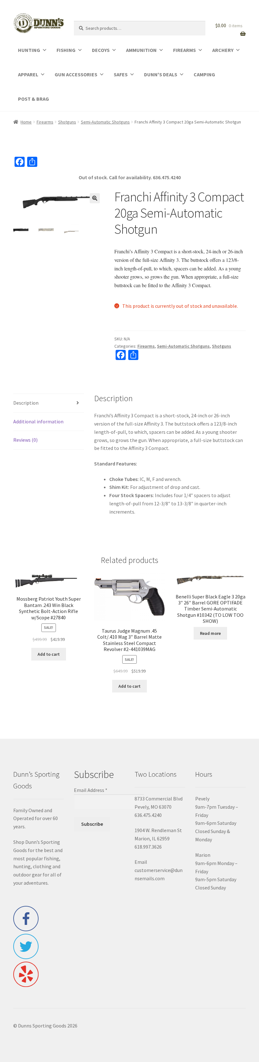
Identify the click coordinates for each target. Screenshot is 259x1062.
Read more (210, 633)
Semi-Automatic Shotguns (105, 122)
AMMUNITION (141, 50)
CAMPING (204, 74)
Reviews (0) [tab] (25, 440)
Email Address (90, 790)
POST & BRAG (33, 99)
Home (26, 122)
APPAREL (28, 74)
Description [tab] (26, 403)
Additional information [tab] (38, 421)
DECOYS (101, 50)
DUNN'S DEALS (160, 74)
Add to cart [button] (49, 654)
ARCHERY (222, 50)
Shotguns (67, 122)
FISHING (66, 50)
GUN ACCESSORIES (76, 74)
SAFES (121, 74)
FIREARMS (184, 50)
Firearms (45, 122)
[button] (95, 198)
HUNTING (29, 50)
